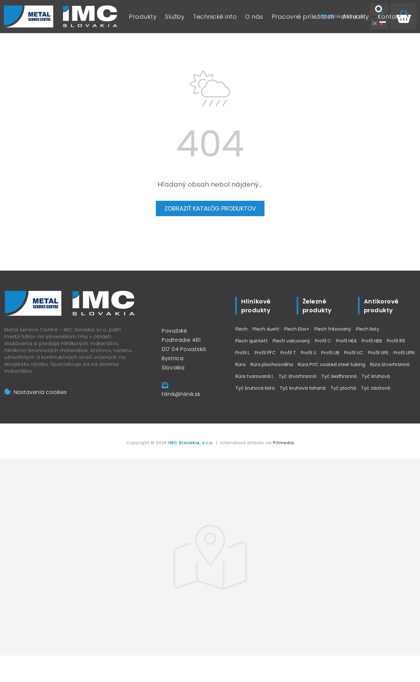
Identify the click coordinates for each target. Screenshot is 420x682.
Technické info (215, 16)
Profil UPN (403, 352)
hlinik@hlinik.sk (181, 394)
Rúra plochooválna (271, 364)
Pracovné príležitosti (303, 16)
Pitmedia (283, 442)
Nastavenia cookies (40, 392)
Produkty (143, 16)
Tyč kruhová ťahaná (303, 388)
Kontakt (390, 16)
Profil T (288, 352)
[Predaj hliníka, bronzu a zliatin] (60, 16)
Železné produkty (317, 305)
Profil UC (353, 352)
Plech (241, 329)
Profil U (308, 352)
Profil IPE (396, 341)
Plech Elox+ (296, 329)
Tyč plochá (343, 388)
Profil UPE (378, 352)
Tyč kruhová (376, 376)
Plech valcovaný (291, 341)
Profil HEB (372, 341)
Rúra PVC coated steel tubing (331, 364)
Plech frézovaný (332, 329)
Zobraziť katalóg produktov (210, 208)
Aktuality (356, 16)
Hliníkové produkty (256, 305)
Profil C (323, 341)
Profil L (242, 352)
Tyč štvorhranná (297, 376)
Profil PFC (265, 352)
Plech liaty (367, 329)
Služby (174, 16)
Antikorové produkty (381, 305)
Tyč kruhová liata (255, 388)
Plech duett (266, 329)
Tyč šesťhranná (339, 376)
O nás (254, 16)
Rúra (240, 364)
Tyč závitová (375, 388)
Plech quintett (251, 341)
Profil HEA (346, 341)
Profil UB (330, 352)
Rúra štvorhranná (390, 364)
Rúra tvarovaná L (254, 376)
